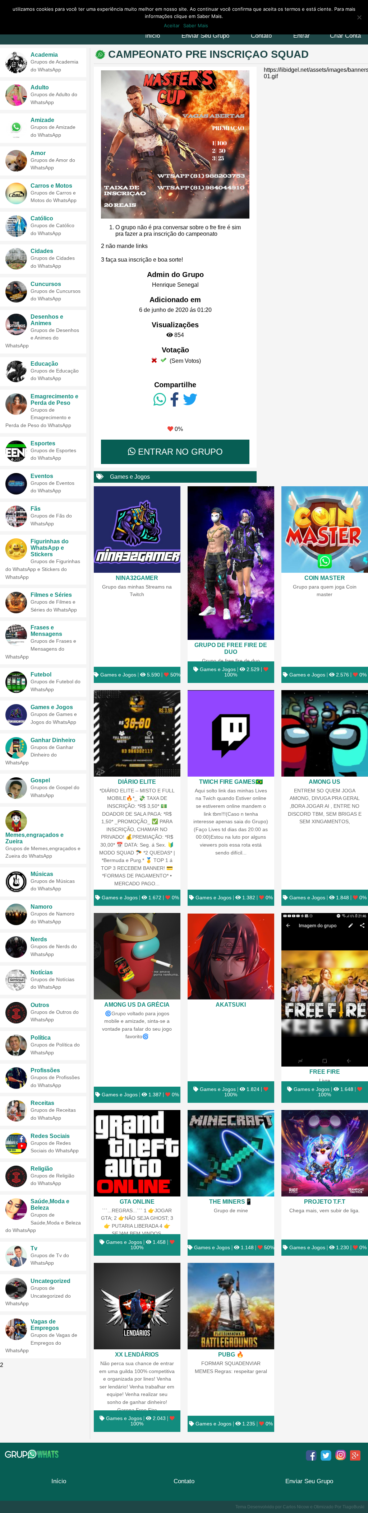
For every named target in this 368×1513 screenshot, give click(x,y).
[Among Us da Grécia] (137, 956)
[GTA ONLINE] (137, 1153)
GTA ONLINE (137, 1201)
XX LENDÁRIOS (137, 1354)
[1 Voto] (154, 360)
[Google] (355, 1455)
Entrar (301, 35)
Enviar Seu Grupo (205, 35)
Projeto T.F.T (324, 1201)
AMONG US (324, 781)
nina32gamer (137, 578)
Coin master (324, 578)
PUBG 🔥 (231, 1354)
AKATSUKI (231, 1004)
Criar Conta (345, 35)
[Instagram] (340, 1455)
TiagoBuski (353, 1506)
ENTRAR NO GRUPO (179, 451)
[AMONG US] (324, 733)
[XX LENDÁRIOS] (137, 1306)
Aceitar (172, 25)
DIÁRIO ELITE (137, 781)
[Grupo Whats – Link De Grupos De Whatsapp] (32, 1454)
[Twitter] (190, 400)
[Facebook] (174, 400)
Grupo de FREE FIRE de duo (230, 648)
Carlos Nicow (296, 1506)
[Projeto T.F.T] (324, 1153)
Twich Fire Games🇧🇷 (231, 781)
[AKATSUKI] (231, 956)
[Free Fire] (324, 990)
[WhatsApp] (159, 400)
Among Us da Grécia (137, 1004)
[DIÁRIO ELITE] (137, 733)
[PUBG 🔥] (231, 1306)
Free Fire (324, 1071)
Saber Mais (195, 25)
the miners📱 (230, 1201)
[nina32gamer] (137, 529)
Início (152, 35)
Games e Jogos (130, 477)
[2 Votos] (163, 360)
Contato (261, 35)
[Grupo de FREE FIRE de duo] (231, 563)
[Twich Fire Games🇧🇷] (231, 733)
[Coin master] (324, 529)
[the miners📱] (231, 1153)
